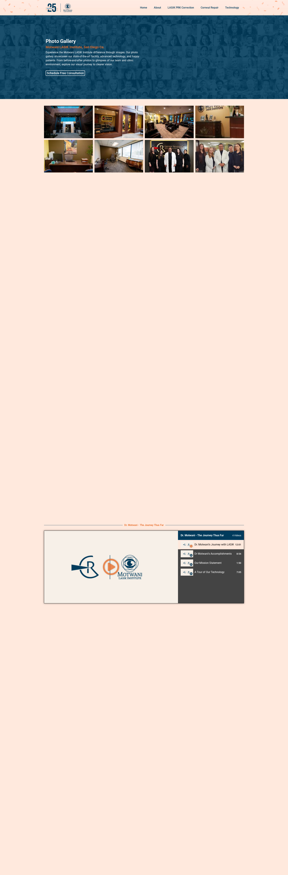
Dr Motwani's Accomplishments (213, 553)
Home (143, 7)
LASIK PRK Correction (181, 7)
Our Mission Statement (208, 562)
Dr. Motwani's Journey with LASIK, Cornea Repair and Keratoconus (214, 544)
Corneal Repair (209, 7)
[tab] (211, 544)
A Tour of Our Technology (209, 572)
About (157, 7)
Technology (232, 7)
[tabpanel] (111, 567)
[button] (111, 567)
